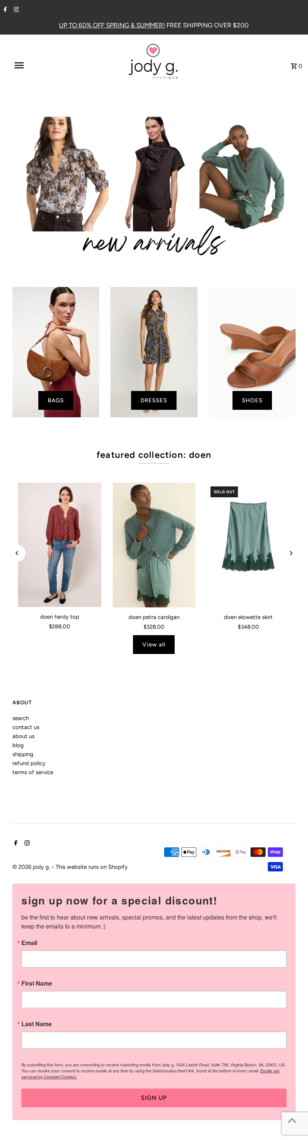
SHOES (252, 400)
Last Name (36, 1024)
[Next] (290, 553)
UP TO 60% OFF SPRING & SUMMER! (112, 25)
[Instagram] (15, 10)
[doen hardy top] (59, 545)
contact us (25, 727)
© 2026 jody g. (31, 867)
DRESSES (153, 400)
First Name (36, 983)
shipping (22, 754)
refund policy (28, 763)
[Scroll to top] (292, 1120)
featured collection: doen (154, 454)
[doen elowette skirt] (248, 545)
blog (18, 745)
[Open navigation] (35, 65)
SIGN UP (154, 1097)
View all (153, 644)
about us (23, 736)
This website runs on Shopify (92, 867)
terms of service (32, 772)
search (20, 718)
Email (29, 943)
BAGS (56, 400)
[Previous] (17, 553)
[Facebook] (4, 10)
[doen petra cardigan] (153, 545)
